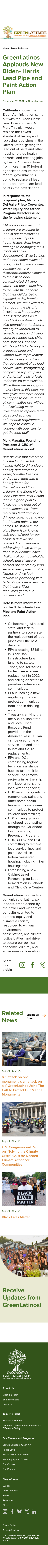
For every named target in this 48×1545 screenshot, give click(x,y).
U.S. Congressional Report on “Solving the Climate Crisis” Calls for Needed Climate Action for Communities (22, 1156)
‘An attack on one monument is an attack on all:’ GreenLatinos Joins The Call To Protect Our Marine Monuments (23, 1086)
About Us (7, 1404)
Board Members (11, 1399)
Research (7, 1495)
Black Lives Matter (16, 1217)
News (6, 48)
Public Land (9, 1449)
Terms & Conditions (11, 1530)
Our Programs (10, 1469)
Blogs (5, 1505)
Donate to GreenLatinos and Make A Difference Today (22, 1427)
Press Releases (20, 48)
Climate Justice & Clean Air (17, 1445)
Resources (8, 1500)
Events (6, 1485)
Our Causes (9, 1464)
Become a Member (13, 1420)
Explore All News (33, 1016)
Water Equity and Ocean (15, 1459)
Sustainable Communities (16, 1454)
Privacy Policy (9, 1525)
